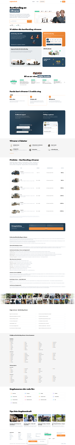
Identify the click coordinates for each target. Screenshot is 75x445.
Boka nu (54, 44)
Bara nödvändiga (42, 441)
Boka (63, 1)
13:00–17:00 (56, 41)
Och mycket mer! (12, 153)
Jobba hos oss (11, 436)
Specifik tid (60, 41)
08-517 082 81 (42, 1)
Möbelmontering (38, 436)
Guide (10, 439)
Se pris (37, 1)
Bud (36, 435)
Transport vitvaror (29, 435)
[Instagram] (34, 299)
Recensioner (11, 435)
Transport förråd (20, 439)
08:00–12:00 (52, 41)
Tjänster (33, 1)
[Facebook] (36, 299)
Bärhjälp (19, 436)
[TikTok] (38, 299)
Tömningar (19, 435)
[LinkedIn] (40, 299)
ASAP (48, 41)
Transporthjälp (28, 436)
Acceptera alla (33, 441)
